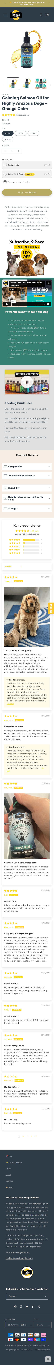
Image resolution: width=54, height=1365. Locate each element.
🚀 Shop (9, 1156)
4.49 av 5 (34, 531)
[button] (5, 15)
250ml (21, 133)
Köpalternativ (8, 159)
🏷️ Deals (9, 1187)
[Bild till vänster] (3, 84)
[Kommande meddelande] (49, 4)
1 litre (8, 139)
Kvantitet (5, 145)
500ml (33, 133)
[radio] (5, 165)
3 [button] (28, 1136)
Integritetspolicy (12, 1350)
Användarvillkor (27, 1350)
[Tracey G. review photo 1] (27, 617)
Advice (8, 1168)
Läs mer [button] (10, 703)
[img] (10, 577)
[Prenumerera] (45, 1296)
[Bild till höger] (51, 84)
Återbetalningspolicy (41, 1345)
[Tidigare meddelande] (5, 4)
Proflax (13, 1345)
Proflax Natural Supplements (19, 1258)
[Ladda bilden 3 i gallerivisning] (41, 84)
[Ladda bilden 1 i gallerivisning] (13, 84)
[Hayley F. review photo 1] (27, 826)
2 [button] (23, 1136)
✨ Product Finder (14, 1162)
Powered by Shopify (23, 1345)
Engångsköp (13, 165)
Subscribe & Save (21, 174)
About (8, 1175)
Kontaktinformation (43, 1350)
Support (9, 1181)
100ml (8, 133)
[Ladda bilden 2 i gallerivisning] (27, 84)
